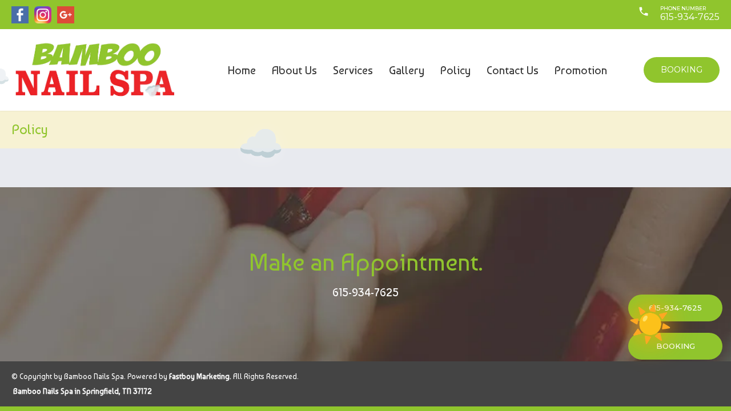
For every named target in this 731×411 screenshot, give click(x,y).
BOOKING (675, 345)
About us (294, 70)
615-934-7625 (365, 292)
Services (353, 70)
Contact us (513, 70)
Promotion (581, 70)
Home (242, 70)
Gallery (406, 70)
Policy (455, 70)
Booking (681, 70)
